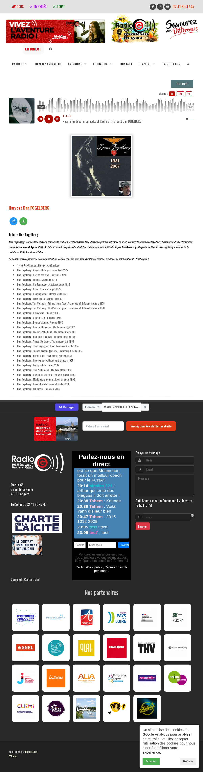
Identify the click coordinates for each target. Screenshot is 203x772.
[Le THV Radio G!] (147, 648)
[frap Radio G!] (56, 648)
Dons (20, 6)
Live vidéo (40, 6)
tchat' (60, 6)
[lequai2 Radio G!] (86, 648)
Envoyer (142, 526)
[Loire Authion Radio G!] (86, 708)
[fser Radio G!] (177, 617)
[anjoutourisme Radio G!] (177, 678)
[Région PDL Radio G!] (116, 617)
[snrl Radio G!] (25, 648)
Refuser (188, 761)
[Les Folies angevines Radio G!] (56, 708)
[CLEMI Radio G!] (25, 708)
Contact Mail (32, 579)
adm (14, 756)
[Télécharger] (23, 221)
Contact (126, 64)
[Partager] (13, 221)
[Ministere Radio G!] (147, 617)
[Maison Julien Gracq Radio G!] (177, 648)
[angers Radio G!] (86, 617)
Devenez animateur (48, 64)
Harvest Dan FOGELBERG (29, 208)
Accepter (151, 761)
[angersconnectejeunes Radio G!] (25, 678)
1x (172, 94)
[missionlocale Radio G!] (116, 678)
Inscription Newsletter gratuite (151, 426)
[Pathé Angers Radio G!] (116, 708)
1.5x (180, 94)
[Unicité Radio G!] (56, 678)
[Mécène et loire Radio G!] (56, 617)
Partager (67, 407)
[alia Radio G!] (86, 678)
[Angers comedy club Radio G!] (147, 708)
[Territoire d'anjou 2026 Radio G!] (25, 617)
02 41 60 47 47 (183, 6)
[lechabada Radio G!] (116, 648)
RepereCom (31, 751)
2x (189, 94)
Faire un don (171, 64)
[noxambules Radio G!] (147, 678)
